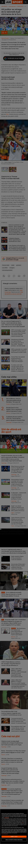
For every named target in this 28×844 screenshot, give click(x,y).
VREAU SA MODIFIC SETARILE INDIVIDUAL (14, 839)
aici (22, 822)
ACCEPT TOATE (14, 836)
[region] (14, 826)
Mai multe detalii (7, 817)
